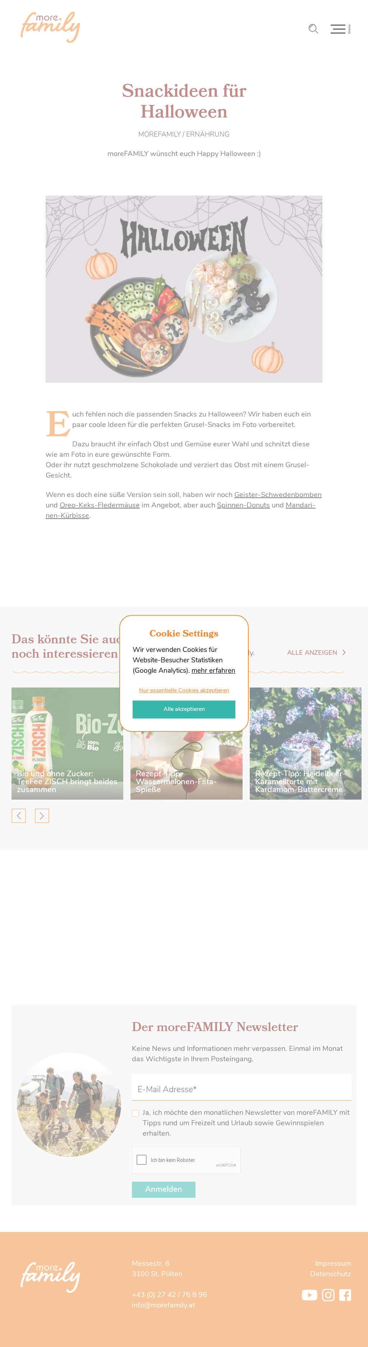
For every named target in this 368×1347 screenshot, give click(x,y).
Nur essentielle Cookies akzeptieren (184, 691)
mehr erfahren (213, 671)
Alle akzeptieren (184, 709)
